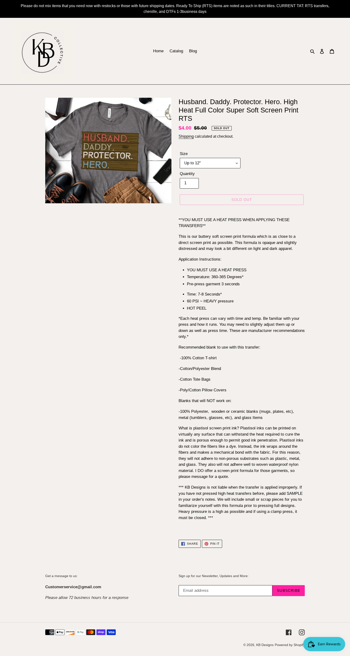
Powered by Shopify (290, 645)
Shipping (186, 136)
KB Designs (265, 645)
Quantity (187, 173)
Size (184, 153)
